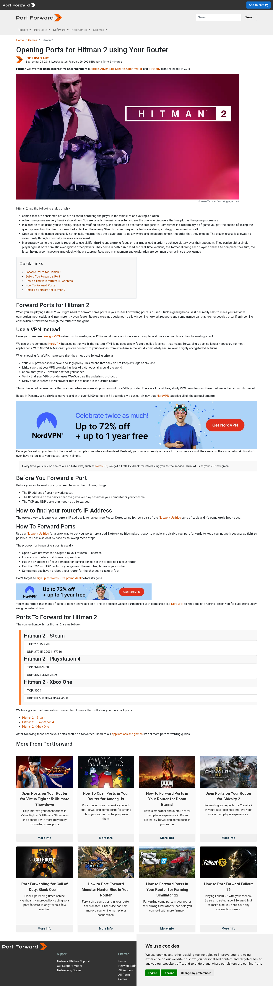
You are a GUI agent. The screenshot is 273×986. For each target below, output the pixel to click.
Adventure (107, 69)
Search (249, 17)
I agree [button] (152, 972)
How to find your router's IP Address (49, 281)
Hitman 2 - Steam (33, 717)
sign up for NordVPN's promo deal (59, 578)
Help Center (99, 5)
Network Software (130, 966)
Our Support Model (69, 966)
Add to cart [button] (257, 5)
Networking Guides (69, 970)
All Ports (124, 975)
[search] (125, 5)
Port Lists (65, 5)
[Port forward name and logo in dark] (39, 17)
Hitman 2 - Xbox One (35, 726)
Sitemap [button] (99, 30)
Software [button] (59, 30)
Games (32, 40)
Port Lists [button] (41, 30)
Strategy (154, 69)
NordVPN (54, 344)
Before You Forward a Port (42, 276)
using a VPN (52, 336)
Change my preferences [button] (196, 972)
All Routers (125, 970)
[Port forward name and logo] (18, 5)
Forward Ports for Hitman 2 (43, 272)
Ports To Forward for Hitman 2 (45, 290)
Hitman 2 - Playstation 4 (38, 722)
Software (81, 5)
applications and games (127, 734)
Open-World (134, 69)
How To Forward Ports (40, 285)
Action (94, 69)
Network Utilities (170, 517)
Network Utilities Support (73, 961)
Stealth (120, 69)
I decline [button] (169, 972)
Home (20, 40)
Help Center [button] (80, 30)
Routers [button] (23, 30)
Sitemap (115, 5)
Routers (51, 5)
